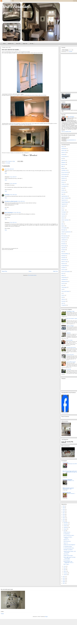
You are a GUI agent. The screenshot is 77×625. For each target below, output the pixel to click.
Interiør (62, 217)
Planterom (63, 263)
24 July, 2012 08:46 (13, 183)
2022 (64, 506)
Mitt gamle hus (64, 237)
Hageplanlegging (64, 202)
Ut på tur (63, 295)
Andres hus (63, 152)
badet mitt (63, 160)
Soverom (63, 283)
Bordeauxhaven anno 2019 (72, 463)
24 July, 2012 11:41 (21, 201)
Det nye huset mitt (64, 172)
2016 (64, 514)
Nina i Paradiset (15, 6)
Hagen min (25, 43)
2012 (64, 520)
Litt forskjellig (63, 227)
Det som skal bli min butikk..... (69, 535)
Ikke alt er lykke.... (69, 340)
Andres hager (64, 150)
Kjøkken (63, 225)
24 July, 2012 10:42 (13, 194)
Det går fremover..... (67, 532)
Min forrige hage (64, 235)
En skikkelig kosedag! (68, 546)
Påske (62, 251)
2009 (64, 579)
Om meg (31, 43)
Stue (62, 285)
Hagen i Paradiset (64, 198)
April (65, 569)
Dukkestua (63, 180)
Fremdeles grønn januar (71, 347)
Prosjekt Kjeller (64, 265)
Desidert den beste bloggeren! (69, 544)
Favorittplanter (64, 186)
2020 (64, 507)
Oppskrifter (63, 247)
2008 (64, 581)
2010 (64, 578)
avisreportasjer (64, 156)
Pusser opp (63, 269)
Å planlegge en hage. (70, 311)
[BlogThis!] (19, 161)
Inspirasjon (63, 213)
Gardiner (63, 190)
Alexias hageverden (67, 492)
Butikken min (11, 43)
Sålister (62, 275)
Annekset (63, 154)
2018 (64, 511)
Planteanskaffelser (65, 253)
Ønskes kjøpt (63, 245)
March (65, 571)
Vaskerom (63, 299)
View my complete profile (66, 131)
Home (4, 43)
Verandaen (63, 301)
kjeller (62, 223)
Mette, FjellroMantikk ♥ (9, 212)
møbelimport (63, 239)
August (65, 529)
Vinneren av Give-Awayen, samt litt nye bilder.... (70, 552)
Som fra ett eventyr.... (70, 354)
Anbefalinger (63, 148)
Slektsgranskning (64, 281)
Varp (62, 297)
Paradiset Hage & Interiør (65, 394)
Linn (5, 169)
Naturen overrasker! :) (71, 493)
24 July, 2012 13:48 (17, 212)
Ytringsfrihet (63, 305)
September (66, 527)
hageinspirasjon (64, 196)
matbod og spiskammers (66, 231)
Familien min (63, 184)
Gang (62, 188)
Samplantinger (64, 277)
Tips (62, 289)
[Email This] (18, 161)
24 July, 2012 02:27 (13, 176)
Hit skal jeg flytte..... (67, 559)
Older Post (55, 271)
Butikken (63, 168)
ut (61, 293)
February (66, 572)
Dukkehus (63, 178)
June (65, 566)
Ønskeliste (63, 243)
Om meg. (63, 241)
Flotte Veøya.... (66, 553)
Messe (62, 233)
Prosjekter (63, 267)
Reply (6, 173)
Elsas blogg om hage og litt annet (70, 471)
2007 (64, 583)
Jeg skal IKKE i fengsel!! (71, 361)
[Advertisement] (30, 260)
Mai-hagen (63, 229)
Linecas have (65, 462)
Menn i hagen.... (67, 564)
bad (62, 158)
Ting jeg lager (64, 287)
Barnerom (63, 164)
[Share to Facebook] (21, 161)
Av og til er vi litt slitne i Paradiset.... (68, 538)
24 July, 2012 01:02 (10, 169)
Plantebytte (63, 255)
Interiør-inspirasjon (65, 219)
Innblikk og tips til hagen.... (69, 555)
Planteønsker (64, 259)
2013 (64, 519)
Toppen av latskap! (70, 325)
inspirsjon (63, 215)
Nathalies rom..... (67, 539)
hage (62, 194)
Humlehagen (7, 194)
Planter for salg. (64, 261)
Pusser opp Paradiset (65, 271)
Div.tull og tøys (64, 174)
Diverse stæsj (64, 176)
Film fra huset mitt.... (67, 541)
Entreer (62, 182)
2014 (64, 517)
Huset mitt (18, 43)
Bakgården (63, 162)
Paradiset (63, 249)
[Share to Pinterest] (22, 161)
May (65, 567)
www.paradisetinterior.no (71, 139)
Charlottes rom (64, 170)
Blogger (46, 616)
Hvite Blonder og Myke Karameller (11, 201)
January (65, 574)
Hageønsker (63, 200)
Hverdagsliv (63, 211)
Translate (70, 51)
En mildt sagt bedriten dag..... (69, 547)
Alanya (62, 146)
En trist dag (68, 369)
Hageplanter (63, 204)
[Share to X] (20, 161)
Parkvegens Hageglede (67, 479)
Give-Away (63, 192)
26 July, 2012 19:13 (13, 222)
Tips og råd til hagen (65, 291)
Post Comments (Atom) (32, 275)
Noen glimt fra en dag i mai (72, 472)
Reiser (62, 273)
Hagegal (2, 613)
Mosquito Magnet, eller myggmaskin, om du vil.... (69, 562)
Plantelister (63, 257)
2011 (64, 576)
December (66, 522)
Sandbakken (63, 279)
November (66, 524)
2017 (64, 512)
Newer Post (4, 271)
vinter (62, 303)
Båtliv (62, 166)
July (65, 530)
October (65, 525)
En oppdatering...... (67, 533)
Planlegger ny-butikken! (68, 549)
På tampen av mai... (70, 480)
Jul (62, 221)
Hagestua (63, 206)
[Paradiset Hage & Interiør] (65, 411)
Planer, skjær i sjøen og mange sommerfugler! (69, 558)
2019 (64, 509)
